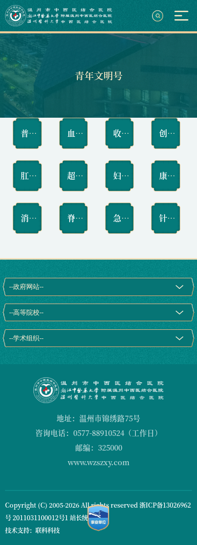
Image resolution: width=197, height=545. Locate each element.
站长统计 (82, 517)
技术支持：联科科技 (32, 530)
